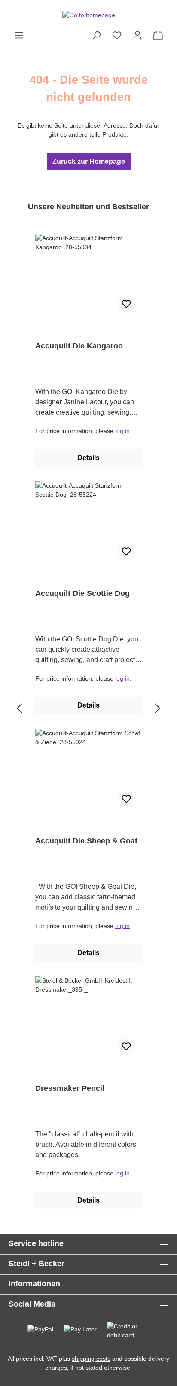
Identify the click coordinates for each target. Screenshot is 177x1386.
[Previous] (19, 709)
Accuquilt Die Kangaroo (79, 346)
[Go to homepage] (88, 15)
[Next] (157, 709)
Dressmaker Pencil (69, 1088)
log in (122, 430)
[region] (88, 709)
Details (88, 457)
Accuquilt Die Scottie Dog (82, 593)
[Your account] (137, 35)
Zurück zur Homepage (88, 161)
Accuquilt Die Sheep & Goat (86, 840)
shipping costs (91, 1358)
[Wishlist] (117, 35)
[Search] (96, 35)
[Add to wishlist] (126, 304)
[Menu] (19, 35)
